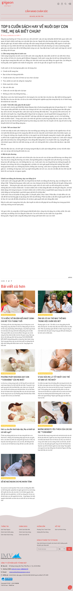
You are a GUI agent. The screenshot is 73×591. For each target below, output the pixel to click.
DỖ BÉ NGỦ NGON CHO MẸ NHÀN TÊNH (16, 481)
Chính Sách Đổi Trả (24, 534)
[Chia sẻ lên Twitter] (9, 281)
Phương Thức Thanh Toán (44, 529)
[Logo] (7, 3)
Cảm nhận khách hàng (7, 534)
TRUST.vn (11, 585)
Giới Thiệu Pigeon (5, 529)
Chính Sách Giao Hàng (25, 532)
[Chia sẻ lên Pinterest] (11, 281)
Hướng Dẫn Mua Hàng (42, 532)
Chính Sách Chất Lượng (7, 532)
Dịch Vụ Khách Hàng (60, 529)
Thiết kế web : (4, 585)
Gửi (69, 549)
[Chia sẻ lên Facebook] (6, 281)
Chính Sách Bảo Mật (24, 529)
